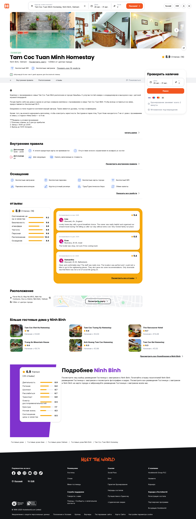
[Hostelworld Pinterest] (35, 473)
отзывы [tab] (59, 80)
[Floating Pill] (176, 30)
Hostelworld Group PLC (157, 473)
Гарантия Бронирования (117, 484)
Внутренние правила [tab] (24, 80)
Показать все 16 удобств (68, 68)
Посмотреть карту (37, 62)
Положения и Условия (62, 514)
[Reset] (84, 6)
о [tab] (10, 80)
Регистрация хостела (157, 496)
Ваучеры (87, 514)
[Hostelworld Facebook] (13, 473)
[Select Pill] (183, 6)
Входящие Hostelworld (157, 508)
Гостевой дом (16, 53)
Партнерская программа (158, 502)
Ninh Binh (14, 62)
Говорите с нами (74, 496)
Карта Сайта (120, 514)
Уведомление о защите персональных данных (31, 514)
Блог (109, 478)
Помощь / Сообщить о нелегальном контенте (82, 502)
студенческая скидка (116, 502)
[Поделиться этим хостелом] (183, 48)
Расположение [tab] (44, 80)
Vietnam (23, 62)
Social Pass (112, 473)
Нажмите (152, 478)
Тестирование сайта (103, 514)
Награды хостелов (115, 490)
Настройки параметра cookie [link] (141, 514)
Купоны (78, 514)
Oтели (69, 478)
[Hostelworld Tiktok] (41, 473)
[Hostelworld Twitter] (19, 473)
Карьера (151, 484)
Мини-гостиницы (74, 484)
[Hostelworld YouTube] (30, 473)
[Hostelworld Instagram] (24, 473)
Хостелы (71, 473)
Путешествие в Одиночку (118, 496)
